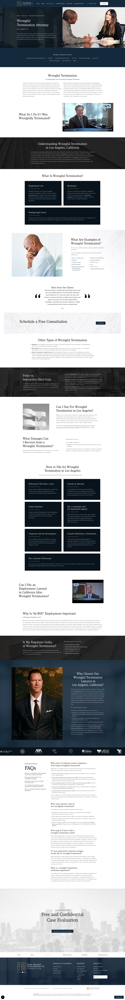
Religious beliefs (76, 264)
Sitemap (70, 988)
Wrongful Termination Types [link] (62, 58)
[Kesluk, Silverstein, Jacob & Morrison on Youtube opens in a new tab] (23, 972)
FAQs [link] (74, 60)
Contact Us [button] (119, 997)
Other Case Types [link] (60, 3)
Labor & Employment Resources (82, 971)
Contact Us (101, 323)
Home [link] (38, 3)
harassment (96, 83)
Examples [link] (50, 58)
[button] (2, 997)
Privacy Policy (65, 988)
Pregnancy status (76, 262)
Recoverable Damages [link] (84, 58)
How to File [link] (96, 58)
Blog (78, 977)
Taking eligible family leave (97, 268)
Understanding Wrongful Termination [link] (35, 58)
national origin (80, 257)
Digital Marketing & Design (95, 988)
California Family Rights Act (72, 653)
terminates (64, 154)
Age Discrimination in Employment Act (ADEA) (64, 790)
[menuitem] (38, 3)
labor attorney (78, 691)
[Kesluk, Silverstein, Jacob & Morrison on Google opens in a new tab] (25, 972)
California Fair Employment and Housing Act (76, 646)
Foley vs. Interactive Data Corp (48, 383)
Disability (74, 260)
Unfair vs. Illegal (81, 966)
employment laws (33, 195)
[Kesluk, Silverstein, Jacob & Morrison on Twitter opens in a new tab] (20, 972)
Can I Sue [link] (74, 58)
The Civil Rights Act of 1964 (72, 644)
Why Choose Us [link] (67, 60)
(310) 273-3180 (87, 995)
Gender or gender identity (97, 257)
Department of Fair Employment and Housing (76, 425)
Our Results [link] (69, 3)
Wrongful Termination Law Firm (36, 15)
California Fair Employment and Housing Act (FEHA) (65, 777)
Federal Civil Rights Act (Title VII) (60, 773)
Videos (78, 979)
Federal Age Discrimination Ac (72, 649)
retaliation (76, 157)
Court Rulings (80, 968)
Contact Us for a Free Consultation (62, 931)
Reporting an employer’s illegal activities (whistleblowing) (78, 268)
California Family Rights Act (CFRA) (81, 783)
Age (92, 264)
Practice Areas (24, 15)
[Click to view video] (88, 117)
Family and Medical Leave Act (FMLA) (61, 783)
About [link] (42, 3)
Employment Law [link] (50, 3)
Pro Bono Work (81, 974)
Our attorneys (79, 728)
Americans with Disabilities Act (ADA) (61, 786)
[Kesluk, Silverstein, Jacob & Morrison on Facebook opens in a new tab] (18, 972)
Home (18, 15)
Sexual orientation (95, 260)
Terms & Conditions (57, 988)
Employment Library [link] (79, 3)
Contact (104, 3)
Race (73, 257)
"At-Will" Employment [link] (54, 60)
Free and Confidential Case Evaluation (62, 916)
